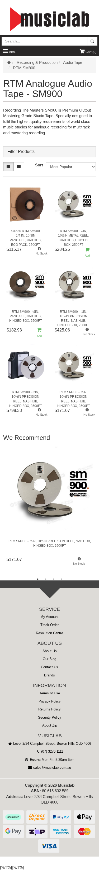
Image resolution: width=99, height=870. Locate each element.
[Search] (92, 41)
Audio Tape (72, 62)
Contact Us (49, 667)
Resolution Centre (49, 633)
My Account (49, 617)
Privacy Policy (50, 701)
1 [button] (37, 579)
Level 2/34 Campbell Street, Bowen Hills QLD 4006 (51, 744)
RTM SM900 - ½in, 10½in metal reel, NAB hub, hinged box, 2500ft (73, 236)
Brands (49, 675)
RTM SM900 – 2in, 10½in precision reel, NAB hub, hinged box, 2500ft (25, 397)
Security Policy (49, 717)
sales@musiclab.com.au (51, 768)
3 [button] (53, 579)
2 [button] (45, 579)
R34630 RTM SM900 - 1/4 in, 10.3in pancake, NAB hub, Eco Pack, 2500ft (26, 236)
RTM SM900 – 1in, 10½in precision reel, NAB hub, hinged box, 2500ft (73, 317)
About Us (50, 651)
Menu (12, 52)
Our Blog (49, 659)
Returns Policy (49, 709)
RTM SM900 (24, 68)
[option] (49, 508)
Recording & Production (37, 62)
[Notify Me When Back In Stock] (39, 252)
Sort (39, 165)
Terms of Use (49, 693)
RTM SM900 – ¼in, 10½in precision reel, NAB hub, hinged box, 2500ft (73, 397)
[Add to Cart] (87, 252)
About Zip (49, 725)
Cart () (90, 52)
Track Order (49, 625)
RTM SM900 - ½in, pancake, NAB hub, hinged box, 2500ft (25, 316)
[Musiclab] (49, 19)
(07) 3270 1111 (51, 751)
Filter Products (21, 151)
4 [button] (61, 579)
